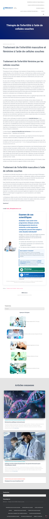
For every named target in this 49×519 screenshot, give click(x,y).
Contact (43, 11)
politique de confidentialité (26, 516)
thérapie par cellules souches (34, 510)
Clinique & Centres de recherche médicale (36, 5)
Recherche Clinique (40, 8)
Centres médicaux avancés (27, 507)
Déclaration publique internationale (15, 422)
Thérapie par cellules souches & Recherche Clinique (15, 420)
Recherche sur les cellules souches (13, 507)
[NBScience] (10, 8)
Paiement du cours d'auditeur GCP (14, 481)
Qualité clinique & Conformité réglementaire (29, 11)
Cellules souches (20, 288)
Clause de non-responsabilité (35, 513)
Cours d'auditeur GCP (39, 507)
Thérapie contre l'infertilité (11, 288)
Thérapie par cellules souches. (20, 510)
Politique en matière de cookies (13, 516)
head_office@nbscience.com (14, 208)
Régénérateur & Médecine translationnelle (35, 2)
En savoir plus (16, 428)
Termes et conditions (38, 516)
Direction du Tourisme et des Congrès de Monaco (17, 513)
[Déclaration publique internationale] (24, 404)
